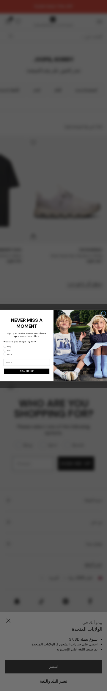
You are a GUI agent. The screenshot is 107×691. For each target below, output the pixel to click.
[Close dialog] (104, 313)
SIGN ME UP (27, 371)
